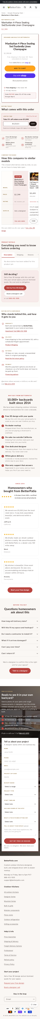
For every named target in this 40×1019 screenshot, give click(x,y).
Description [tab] (8, 255)
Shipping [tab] (20, 255)
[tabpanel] (20, 263)
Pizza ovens (8, 915)
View (33, 221)
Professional (8, 950)
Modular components (11, 910)
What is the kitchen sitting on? (16, 818)
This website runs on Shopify (28, 1015)
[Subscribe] (33, 999)
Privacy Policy (9, 964)
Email (6, 765)
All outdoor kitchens (11, 892)
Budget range (9, 783)
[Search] (24, 7)
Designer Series (9, 896)
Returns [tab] (31, 255)
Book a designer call (14, 294)
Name (6, 748)
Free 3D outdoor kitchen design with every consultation (20, 2)
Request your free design (14, 983)
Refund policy (9, 960)
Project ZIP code (10, 773)
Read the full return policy (14, 358)
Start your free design (20, 590)
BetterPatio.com (13, 1015)
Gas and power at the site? (14, 808)
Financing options (11, 374)
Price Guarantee (10, 937)
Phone (6, 758)
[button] (4, 7)
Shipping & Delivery (11, 941)
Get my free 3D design (15, 288)
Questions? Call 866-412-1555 (16, 331)
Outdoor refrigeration (12, 919)
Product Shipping (11, 345)
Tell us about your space (16, 826)
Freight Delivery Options (13, 946)
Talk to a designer (20, 671)
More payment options (20, 80)
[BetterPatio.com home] (14, 7)
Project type (9, 791)
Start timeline (9, 800)
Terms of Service (10, 955)
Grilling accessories (11, 924)
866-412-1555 (14, 298)
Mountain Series (10, 901)
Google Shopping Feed (15, 13)
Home (3, 13)
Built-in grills (8, 906)
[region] (20, 198)
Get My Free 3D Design (20, 841)
